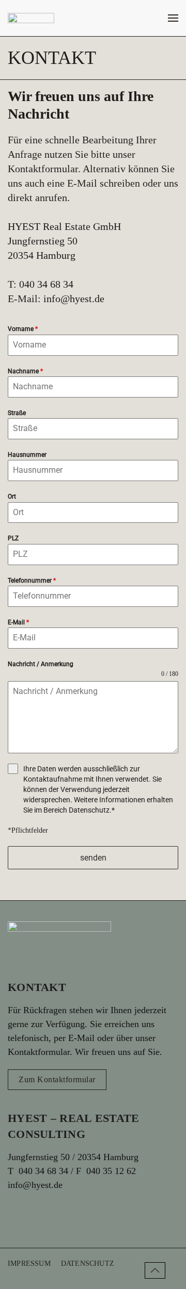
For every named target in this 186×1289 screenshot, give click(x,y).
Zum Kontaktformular (57, 1079)
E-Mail (18, 622)
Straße (17, 413)
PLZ (13, 538)
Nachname (25, 371)
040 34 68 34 (45, 284)
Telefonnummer (32, 580)
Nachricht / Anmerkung (40, 664)
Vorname (23, 329)
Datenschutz (89, 810)
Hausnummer (27, 454)
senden (93, 858)
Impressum (29, 1263)
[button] (173, 18)
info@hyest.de (73, 298)
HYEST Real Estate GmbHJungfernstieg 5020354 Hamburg (64, 241)
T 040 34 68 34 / (42, 1171)
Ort (12, 496)
